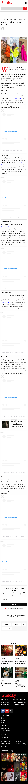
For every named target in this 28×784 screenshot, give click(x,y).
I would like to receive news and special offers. (15, 608)
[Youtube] (7, 711)
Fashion (3, 16)
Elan (19, 242)
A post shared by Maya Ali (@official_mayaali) (14, 416)
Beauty (3, 718)
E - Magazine (5, 731)
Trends (7, 16)
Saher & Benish (6, 302)
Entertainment (5, 728)
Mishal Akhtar (10, 27)
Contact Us (4, 738)
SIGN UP (14, 604)
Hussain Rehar (17, 98)
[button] (25, 3)
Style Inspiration (10, 616)
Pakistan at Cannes (7, 227)
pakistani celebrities (21, 615)
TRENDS (16, 616)
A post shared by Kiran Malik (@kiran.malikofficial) (14, 150)
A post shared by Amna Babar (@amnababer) (14, 217)
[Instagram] (11, 711)
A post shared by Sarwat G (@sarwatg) (14, 288)
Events (3, 720)
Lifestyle (17, 680)
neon (8, 615)
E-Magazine (4, 658)
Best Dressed (14, 421)
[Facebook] (3, 711)
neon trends (13, 615)
